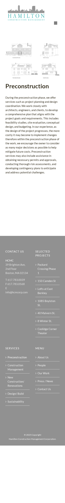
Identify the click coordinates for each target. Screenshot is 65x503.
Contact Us (44, 389)
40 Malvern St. (46, 313)
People (42, 365)
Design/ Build (16, 393)
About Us (43, 357)
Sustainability (16, 401)
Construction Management (15, 367)
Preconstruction (17, 357)
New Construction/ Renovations (16, 381)
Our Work (43, 373)
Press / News (45, 381)
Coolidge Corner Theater (47, 331)
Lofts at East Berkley (45, 291)
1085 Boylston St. (46, 303)
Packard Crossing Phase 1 (47, 269)
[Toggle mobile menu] (56, 23)
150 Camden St (47, 280)
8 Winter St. (45, 321)
